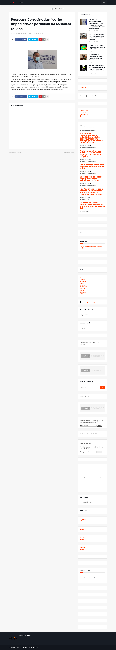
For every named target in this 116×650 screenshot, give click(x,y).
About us (82, 285)
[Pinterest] (40, 39)
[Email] (43, 39)
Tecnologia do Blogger (89, 302)
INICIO (81, 269)
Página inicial (15, 15)
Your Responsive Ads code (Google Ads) (91, 247)
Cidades (82, 537)
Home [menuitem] (21, 3)
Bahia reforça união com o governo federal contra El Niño (97, 47)
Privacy (82, 290)
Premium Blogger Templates (26, 647)
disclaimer (83, 292)
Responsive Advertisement (92, 478)
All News (83, 88)
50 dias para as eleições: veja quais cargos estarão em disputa (95, 57)
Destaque (83, 281)
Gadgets (83, 547)
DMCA (82, 294)
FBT (39, 647)
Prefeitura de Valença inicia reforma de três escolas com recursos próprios (96, 37)
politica (82, 283)
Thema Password (85, 510)
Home (81, 233)
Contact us (83, 287)
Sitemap (82, 288)
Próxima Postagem (68, 152)
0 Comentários (38, 33)
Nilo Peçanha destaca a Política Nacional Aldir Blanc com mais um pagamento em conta (97, 68)
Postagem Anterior (16, 152)
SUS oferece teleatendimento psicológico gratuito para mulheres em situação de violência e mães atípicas (97, 24)
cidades (82, 280)
